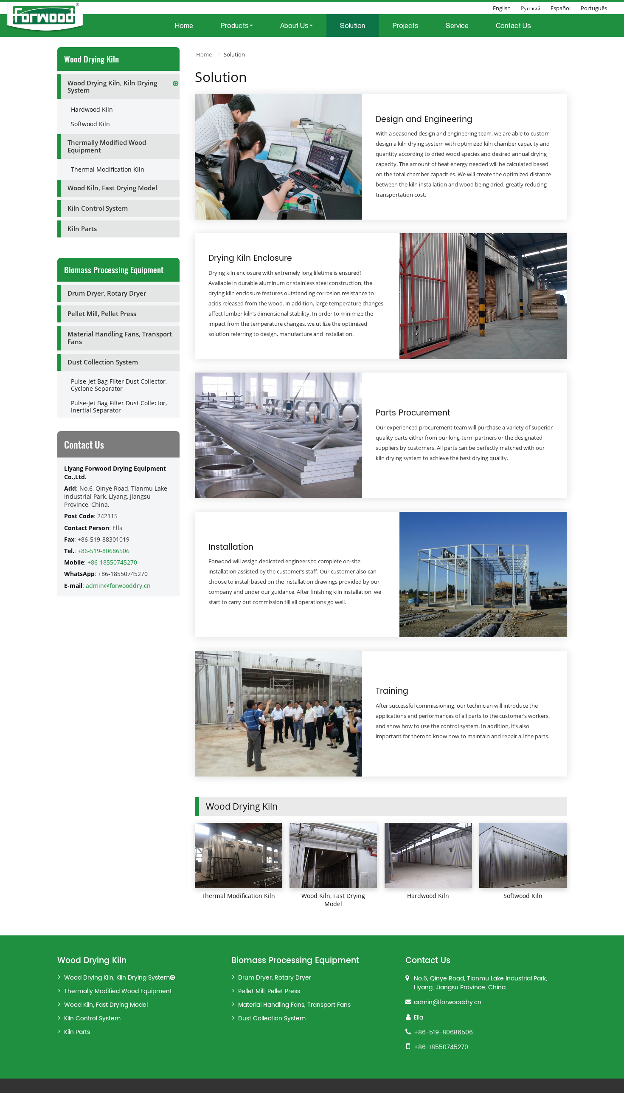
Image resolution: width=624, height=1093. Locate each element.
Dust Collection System (102, 362)
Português (594, 8)
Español (561, 8)
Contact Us (513, 25)
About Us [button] (294, 25)
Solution (352, 25)
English (502, 8)
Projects (405, 25)
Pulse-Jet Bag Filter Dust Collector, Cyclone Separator (119, 385)
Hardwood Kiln (428, 896)
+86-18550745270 (112, 562)
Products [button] (234, 25)
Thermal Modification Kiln (238, 896)
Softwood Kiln (522, 896)
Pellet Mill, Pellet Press (101, 313)
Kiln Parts (82, 228)
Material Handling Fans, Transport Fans (119, 338)
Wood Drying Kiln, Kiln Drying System (112, 87)
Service (457, 25)
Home (183, 25)
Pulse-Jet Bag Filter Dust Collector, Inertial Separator (119, 407)
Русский (530, 8)
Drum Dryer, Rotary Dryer (106, 293)
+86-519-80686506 (103, 551)
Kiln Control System (97, 208)
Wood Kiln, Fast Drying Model (333, 900)
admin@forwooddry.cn (118, 586)
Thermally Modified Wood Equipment (106, 146)
